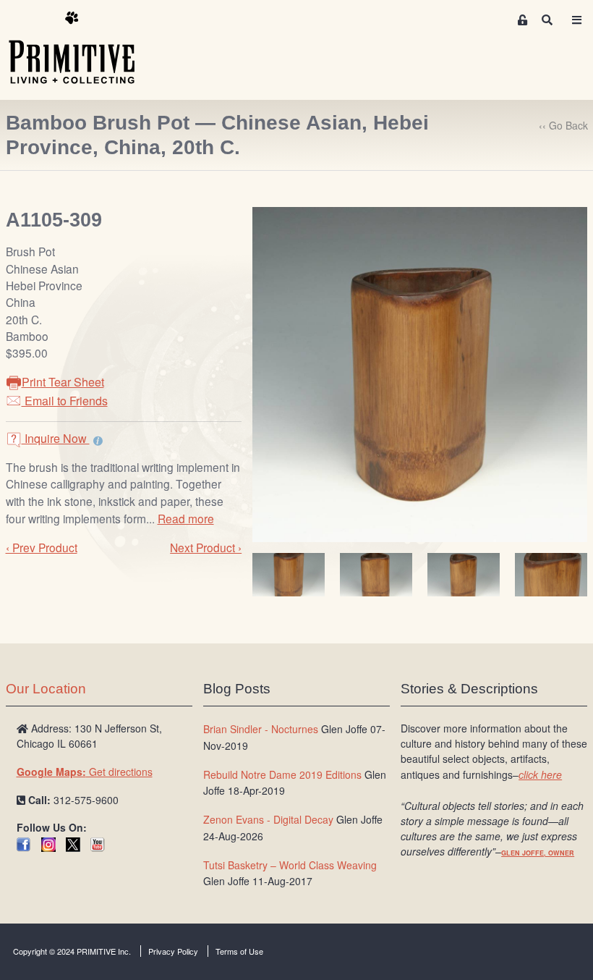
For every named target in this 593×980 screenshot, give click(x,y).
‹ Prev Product (41, 547)
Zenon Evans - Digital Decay (268, 819)
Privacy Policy (173, 951)
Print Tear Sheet (63, 381)
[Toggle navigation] (576, 20)
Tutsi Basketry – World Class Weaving (290, 865)
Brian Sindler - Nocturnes (260, 729)
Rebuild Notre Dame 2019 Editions (282, 774)
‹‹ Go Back (563, 125)
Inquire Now (56, 438)
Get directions (85, 771)
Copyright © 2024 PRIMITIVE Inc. (72, 951)
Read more (186, 518)
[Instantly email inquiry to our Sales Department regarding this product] (98, 440)
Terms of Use (239, 951)
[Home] (82, 48)
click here (540, 774)
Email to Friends (65, 400)
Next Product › (206, 547)
